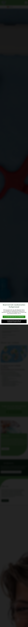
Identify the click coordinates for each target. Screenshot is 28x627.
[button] (14, 317)
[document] (14, 313)
